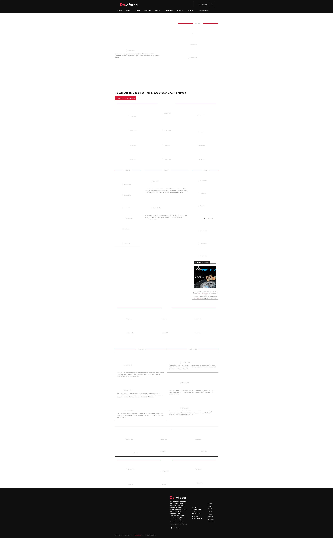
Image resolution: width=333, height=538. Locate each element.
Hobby (196, 193)
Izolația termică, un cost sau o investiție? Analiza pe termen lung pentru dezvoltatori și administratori (127, 179)
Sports (119, 365)
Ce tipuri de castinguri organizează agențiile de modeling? (202, 226)
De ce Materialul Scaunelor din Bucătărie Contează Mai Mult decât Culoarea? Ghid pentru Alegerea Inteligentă (167, 314)
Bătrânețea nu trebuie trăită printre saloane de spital (165, 435)
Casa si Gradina (198, 218)
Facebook (176, 528)
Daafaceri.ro (138, 535)
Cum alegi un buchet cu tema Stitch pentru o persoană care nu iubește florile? (164, 201)
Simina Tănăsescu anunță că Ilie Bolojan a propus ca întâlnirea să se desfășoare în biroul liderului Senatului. (201, 155)
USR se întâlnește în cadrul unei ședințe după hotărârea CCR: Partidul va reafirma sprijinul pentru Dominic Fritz (167, 141)
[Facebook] (171, 528)
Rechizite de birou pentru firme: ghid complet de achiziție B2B (165, 176)
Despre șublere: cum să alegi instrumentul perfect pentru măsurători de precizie (204, 214)
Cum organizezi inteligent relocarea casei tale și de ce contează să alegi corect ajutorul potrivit (202, 314)
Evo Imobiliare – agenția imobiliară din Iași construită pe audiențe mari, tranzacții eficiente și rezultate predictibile (132, 328)
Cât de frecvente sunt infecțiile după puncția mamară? (131, 435)
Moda (196, 180)
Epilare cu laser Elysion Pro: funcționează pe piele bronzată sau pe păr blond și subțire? (133, 448)
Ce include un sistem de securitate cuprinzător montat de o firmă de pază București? (196, 29)
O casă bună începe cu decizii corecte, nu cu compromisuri (191, 403)
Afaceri (119, 184)
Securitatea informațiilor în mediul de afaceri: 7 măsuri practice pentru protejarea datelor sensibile (165, 466)
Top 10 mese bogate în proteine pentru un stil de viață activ (128, 191)
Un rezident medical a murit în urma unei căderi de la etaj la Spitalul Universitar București (201, 141)
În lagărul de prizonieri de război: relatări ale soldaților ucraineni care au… (166, 109)
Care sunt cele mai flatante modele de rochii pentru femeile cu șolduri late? (205, 239)
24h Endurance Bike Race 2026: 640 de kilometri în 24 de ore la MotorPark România (138, 358)
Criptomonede (198, 298)
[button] (212, 4)
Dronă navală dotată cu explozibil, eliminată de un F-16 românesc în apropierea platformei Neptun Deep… (166, 125)
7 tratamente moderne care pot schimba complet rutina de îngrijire (201, 447)
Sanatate (121, 439)
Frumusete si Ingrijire (124, 452)
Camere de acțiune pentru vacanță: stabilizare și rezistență (130, 466)
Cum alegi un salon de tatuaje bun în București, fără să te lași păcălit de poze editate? (204, 251)
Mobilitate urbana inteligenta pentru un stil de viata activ (201, 479)
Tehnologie (122, 469)
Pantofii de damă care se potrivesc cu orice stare (202, 177)
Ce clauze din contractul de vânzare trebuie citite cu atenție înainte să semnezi (200, 328)
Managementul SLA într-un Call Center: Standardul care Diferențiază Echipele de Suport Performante (133, 480)
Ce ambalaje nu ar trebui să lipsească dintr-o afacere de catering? (126, 203)
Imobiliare (121, 319)
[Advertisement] (166, 73)
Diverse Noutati (120, 50)
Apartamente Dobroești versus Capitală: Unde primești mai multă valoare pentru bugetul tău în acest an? (167, 328)
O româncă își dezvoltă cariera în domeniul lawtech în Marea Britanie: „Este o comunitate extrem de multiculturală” (146, 42)
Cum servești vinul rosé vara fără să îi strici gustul (192, 377)
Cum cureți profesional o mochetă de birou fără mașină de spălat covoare (192, 357)
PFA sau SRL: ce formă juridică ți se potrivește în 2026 (127, 225)
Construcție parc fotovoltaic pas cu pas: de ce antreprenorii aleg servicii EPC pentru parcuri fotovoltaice (127, 238)
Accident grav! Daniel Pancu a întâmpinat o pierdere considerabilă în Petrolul (195, 40)
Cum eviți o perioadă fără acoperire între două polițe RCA (128, 215)
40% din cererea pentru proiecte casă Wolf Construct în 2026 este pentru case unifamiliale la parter (133, 314)
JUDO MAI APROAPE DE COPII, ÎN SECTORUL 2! (135, 385)
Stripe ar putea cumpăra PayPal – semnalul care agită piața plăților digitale (140, 405)
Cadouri (147, 208)
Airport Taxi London (203, 293)
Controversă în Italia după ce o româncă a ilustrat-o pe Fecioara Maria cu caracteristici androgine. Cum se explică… (133, 125)
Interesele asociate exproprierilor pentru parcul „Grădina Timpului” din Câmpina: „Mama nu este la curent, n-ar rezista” (133, 155)
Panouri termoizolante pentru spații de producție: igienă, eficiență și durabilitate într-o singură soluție (167, 480)
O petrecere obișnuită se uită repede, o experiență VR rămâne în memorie (201, 466)
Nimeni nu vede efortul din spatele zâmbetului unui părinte (165, 447)
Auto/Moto (120, 218)
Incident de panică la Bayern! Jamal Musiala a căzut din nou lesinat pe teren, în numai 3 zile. (166, 155)
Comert (147, 181)
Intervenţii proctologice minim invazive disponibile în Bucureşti (201, 435)
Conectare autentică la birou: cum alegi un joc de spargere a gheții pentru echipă (204, 188)
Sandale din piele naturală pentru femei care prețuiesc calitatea (203, 201)
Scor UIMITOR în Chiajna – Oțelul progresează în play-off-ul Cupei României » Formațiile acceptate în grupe (132, 141)
